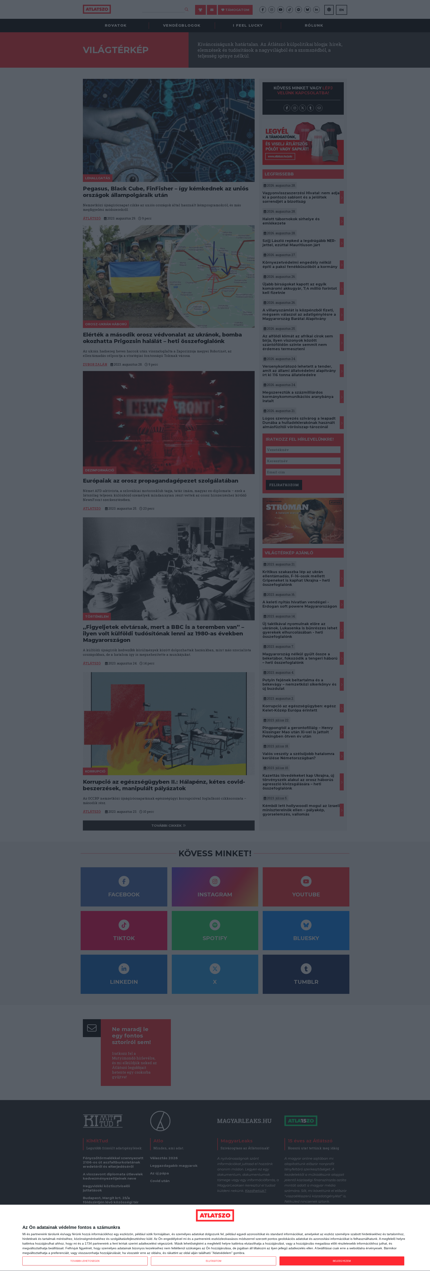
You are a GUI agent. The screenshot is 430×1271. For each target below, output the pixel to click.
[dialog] (215, 1238)
